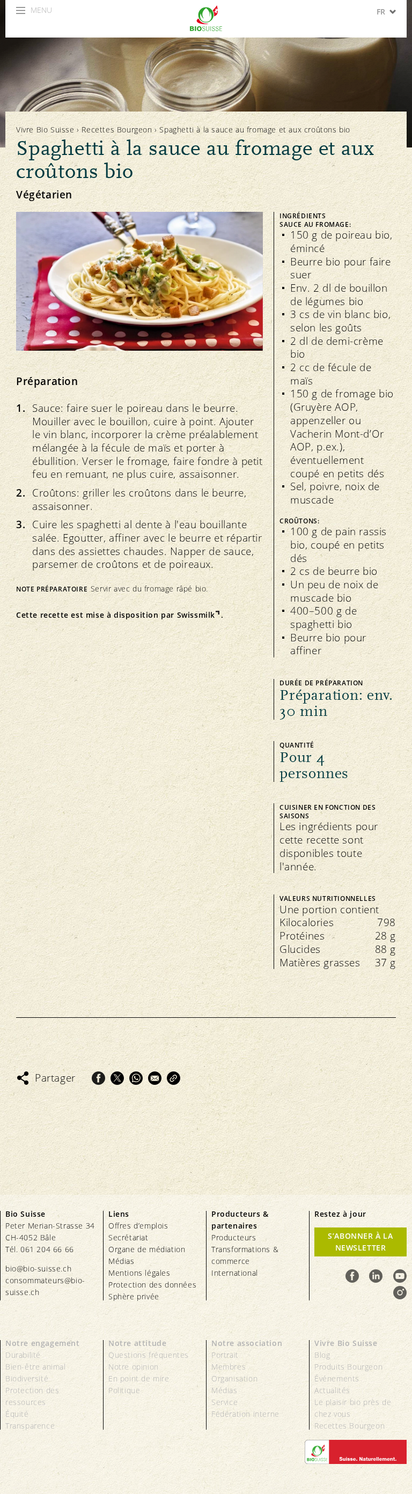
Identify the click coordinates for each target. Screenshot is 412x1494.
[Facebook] (98, 1078)
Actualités (332, 1390)
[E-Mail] (154, 1078)
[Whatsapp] (136, 1078)
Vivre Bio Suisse (45, 129)
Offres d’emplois (138, 1226)
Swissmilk (196, 615)
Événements (336, 1378)
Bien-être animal (35, 1367)
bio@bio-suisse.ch (38, 1268)
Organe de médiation (146, 1249)
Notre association (246, 1343)
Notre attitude (137, 1343)
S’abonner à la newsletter (360, 1242)
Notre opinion (133, 1367)
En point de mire (139, 1378)
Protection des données (152, 1284)
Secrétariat (128, 1237)
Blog (322, 1355)
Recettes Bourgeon (117, 129)
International (234, 1273)
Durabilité (23, 1355)
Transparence (30, 1426)
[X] (117, 1078)
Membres (228, 1367)
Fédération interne (245, 1414)
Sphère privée (133, 1296)
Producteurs (233, 1237)
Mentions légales (139, 1273)
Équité (17, 1414)
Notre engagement (42, 1343)
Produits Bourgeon (348, 1367)
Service (224, 1402)
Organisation (234, 1378)
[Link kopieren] (173, 1078)
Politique (124, 1390)
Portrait (225, 1355)
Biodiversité (26, 1378)
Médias (121, 1261)
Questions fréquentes (148, 1355)
